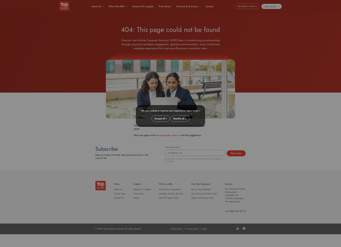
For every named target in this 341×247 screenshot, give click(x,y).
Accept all (159, 118)
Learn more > (193, 110)
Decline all (178, 118)
